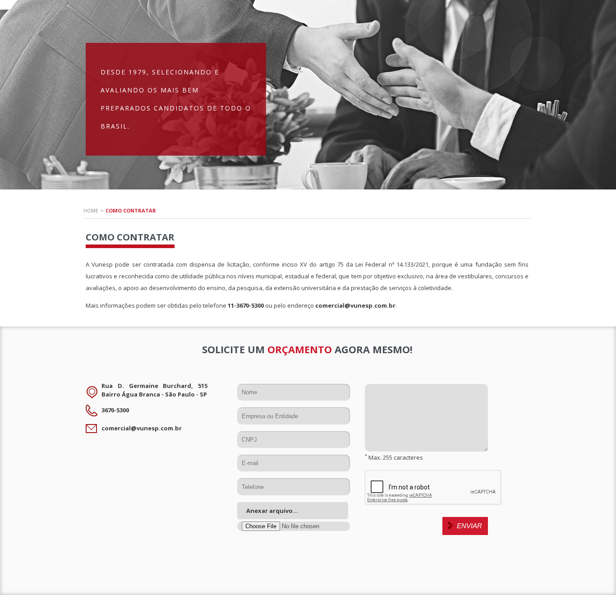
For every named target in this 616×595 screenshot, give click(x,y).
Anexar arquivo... (272, 511)
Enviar (469, 526)
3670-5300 (115, 410)
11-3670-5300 (246, 305)
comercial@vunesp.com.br (355, 305)
